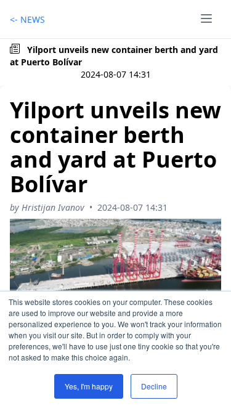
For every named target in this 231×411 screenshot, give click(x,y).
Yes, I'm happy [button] (89, 386)
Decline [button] (154, 386)
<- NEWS (27, 19)
